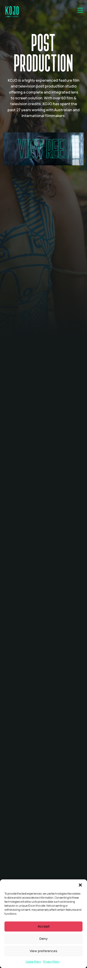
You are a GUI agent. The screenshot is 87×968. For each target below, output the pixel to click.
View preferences (43, 951)
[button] (80, 885)
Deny (43, 938)
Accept (44, 926)
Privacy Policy (51, 962)
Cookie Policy (33, 962)
